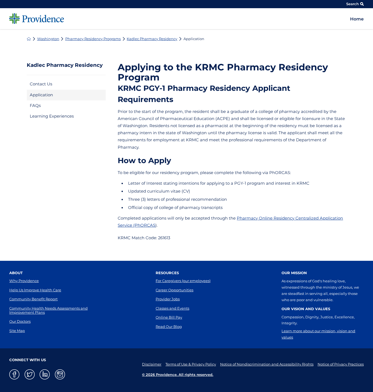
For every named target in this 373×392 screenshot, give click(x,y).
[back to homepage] (29, 39)
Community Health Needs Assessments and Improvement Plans (48, 310)
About (16, 273)
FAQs (35, 105)
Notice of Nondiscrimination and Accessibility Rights (266, 364)
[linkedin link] (45, 374)
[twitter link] (30, 374)
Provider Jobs (168, 299)
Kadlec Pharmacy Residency (152, 39)
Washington (48, 39)
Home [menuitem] (357, 19)
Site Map (17, 330)
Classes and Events (172, 308)
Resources (167, 273)
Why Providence (24, 281)
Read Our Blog (169, 326)
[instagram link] (60, 374)
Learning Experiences (52, 116)
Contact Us (41, 84)
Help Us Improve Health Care (35, 290)
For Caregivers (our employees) (183, 281)
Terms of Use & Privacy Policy (190, 364)
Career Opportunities (174, 290)
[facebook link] (14, 374)
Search (352, 4)
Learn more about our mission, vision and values (318, 334)
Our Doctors (20, 321)
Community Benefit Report (33, 299)
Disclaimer (151, 364)
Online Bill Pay (169, 317)
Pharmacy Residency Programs (93, 39)
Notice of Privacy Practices (341, 364)
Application (41, 94)
